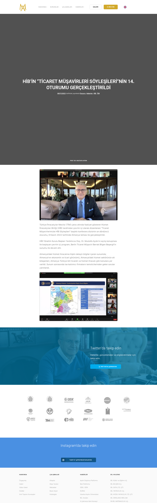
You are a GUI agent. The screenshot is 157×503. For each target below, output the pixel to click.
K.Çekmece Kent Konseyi (88, 501)
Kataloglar (53, 494)
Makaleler (53, 487)
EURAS (82, 491)
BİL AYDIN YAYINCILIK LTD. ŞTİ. (122, 494)
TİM (98, 93)
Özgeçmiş (22, 480)
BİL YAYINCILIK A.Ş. (117, 491)
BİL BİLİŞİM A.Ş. (116, 484)
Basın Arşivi (54, 491)
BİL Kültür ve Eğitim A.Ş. (119, 480)
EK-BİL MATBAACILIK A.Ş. (119, 501)
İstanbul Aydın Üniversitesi (89, 494)
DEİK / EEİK (84, 487)
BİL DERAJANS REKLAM (119, 498)
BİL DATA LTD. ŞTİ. (117, 487)
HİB (95, 93)
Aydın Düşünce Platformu (89, 480)
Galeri (21, 484)
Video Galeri (23, 487)
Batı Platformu (85, 484)
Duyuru (83, 93)
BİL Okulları (84, 498)
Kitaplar (52, 480)
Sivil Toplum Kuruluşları (27, 494)
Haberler (89, 93)
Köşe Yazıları (54, 484)
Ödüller (21, 491)
